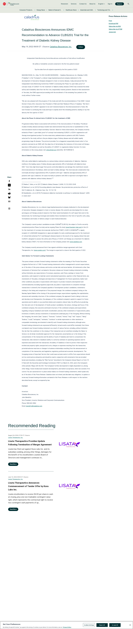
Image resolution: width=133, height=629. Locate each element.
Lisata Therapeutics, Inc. (15, 437)
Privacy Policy (67, 627)
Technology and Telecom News (104, 10)
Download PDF (113, 23)
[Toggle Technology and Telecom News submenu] (112, 10)
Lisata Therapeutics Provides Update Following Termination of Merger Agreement (30, 443)
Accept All (115, 625)
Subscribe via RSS (115, 26)
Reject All (102, 625)
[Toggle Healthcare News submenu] (78, 10)
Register (119, 4)
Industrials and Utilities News (87, 10)
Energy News (41, 10)
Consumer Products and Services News (26, 10)
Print (110, 21)
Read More (13, 464)
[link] (64, 4)
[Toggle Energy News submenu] (47, 10)
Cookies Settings (89, 625)
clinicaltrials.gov (51, 150)
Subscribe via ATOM (115, 29)
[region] (66, 625)
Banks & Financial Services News (55, 10)
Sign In (110, 4)
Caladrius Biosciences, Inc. (61, 47)
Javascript (112, 32)
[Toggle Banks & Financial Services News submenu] (64, 10)
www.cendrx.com (39, 250)
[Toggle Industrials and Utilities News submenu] (95, 10)
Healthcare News (71, 10)
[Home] (11, 3)
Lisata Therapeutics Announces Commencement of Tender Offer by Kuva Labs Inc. (28, 486)
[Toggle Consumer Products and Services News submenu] (35, 10)
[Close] (130, 625)
